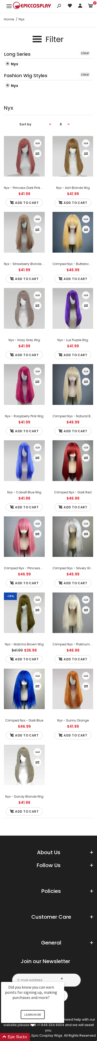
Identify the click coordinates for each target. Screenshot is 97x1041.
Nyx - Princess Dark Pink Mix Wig (28, 188)
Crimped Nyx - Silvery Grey (73, 568)
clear (85, 53)
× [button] (62, 978)
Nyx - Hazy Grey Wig (24, 340)
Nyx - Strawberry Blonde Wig (26, 264)
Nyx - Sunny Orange (72, 720)
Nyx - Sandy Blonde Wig (24, 796)
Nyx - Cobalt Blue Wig (24, 492)
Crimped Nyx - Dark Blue (24, 720)
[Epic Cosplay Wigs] (32, 6)
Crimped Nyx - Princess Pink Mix (28, 568)
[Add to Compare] (37, 153)
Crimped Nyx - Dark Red (73, 492)
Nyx (14, 64)
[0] (90, 6)
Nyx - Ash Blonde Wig (72, 188)
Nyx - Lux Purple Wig (72, 340)
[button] (39, 1037)
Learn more (32, 1014)
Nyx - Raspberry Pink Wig (24, 416)
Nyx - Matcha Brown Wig (24, 644)
